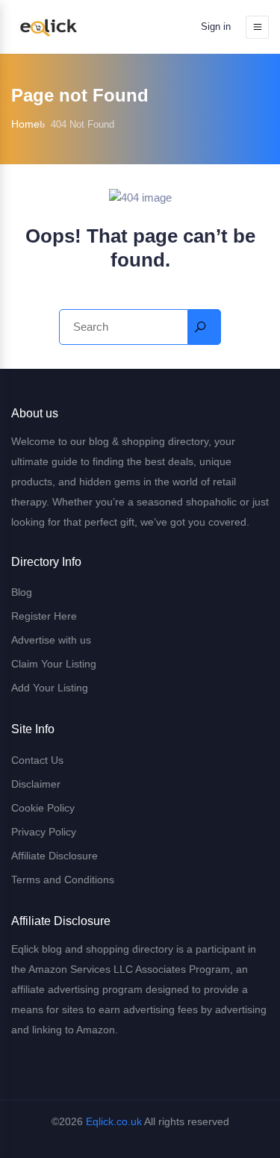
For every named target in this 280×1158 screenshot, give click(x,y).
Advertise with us (51, 640)
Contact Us (37, 760)
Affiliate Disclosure (54, 856)
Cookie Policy (43, 808)
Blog (21, 592)
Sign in (216, 26)
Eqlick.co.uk (114, 1121)
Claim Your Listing (53, 664)
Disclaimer (35, 784)
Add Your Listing (49, 688)
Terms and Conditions (62, 879)
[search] (204, 327)
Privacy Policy (43, 832)
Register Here (44, 616)
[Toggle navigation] (257, 27)
